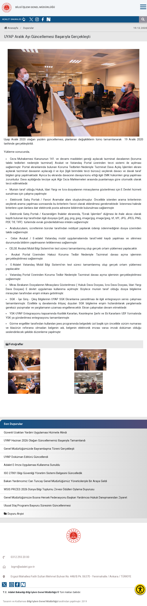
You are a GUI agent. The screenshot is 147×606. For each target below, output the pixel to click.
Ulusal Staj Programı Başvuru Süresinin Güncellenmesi (37, 505)
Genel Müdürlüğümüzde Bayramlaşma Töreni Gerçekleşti (39, 448)
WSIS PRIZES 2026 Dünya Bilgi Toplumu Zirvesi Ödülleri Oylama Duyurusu (49, 489)
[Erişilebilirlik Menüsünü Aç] (140, 589)
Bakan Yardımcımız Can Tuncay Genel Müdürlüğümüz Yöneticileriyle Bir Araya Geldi (55, 481)
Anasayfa (13, 27)
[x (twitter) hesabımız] (31, 19)
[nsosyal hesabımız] (48, 19)
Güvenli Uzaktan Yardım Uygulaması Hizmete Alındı (35, 432)
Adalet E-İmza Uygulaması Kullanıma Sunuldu (32, 465)
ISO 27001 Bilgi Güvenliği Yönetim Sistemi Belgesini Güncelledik (43, 473)
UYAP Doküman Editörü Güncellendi (26, 457)
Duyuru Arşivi (15, 513)
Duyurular (28, 27)
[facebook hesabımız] (42, 19)
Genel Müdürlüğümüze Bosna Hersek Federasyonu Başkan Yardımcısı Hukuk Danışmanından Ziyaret (65, 497)
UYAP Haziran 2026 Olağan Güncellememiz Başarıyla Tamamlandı (44, 440)
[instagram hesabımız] (37, 19)
